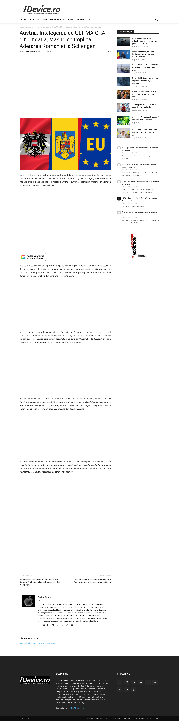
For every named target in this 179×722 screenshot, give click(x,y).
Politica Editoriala (102, 718)
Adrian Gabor (30, 51)
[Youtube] (73, 625)
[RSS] (140, 682)
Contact (156, 718)
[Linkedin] (49, 625)
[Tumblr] (59, 625)
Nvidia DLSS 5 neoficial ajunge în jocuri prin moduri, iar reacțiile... (145, 80)
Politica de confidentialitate (120, 718)
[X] (63, 625)
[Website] (68, 625)
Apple (70, 20)
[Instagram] (44, 625)
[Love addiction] (138, 259)
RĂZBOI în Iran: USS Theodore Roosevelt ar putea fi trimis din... (145, 67)
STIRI (23, 20)
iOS (89, 20)
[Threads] (133, 689)
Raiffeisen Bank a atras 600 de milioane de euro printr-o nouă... (145, 132)
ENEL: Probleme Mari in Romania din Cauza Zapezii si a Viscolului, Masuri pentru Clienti (92, 580)
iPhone (80, 20)
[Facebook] (40, 625)
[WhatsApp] (119, 689)
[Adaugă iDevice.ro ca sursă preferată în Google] (65, 257)
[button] (156, 20)
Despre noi (89, 718)
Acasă (22, 27)
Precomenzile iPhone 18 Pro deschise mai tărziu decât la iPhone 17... (144, 94)
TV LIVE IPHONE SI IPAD (53, 20)
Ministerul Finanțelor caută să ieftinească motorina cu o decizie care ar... (145, 54)
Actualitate (30, 27)
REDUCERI (34, 20)
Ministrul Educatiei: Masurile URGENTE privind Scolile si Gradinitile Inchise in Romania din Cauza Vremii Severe (41, 582)
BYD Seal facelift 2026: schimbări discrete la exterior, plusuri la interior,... (145, 41)
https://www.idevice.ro (45, 601)
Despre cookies (138, 718)
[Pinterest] (54, 625)
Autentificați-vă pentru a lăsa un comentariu (38, 643)
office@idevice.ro (76, 708)
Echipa (149, 718)
